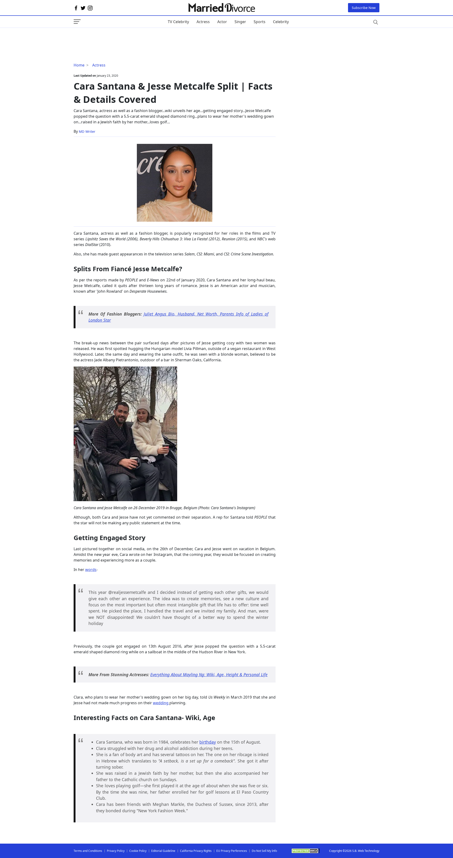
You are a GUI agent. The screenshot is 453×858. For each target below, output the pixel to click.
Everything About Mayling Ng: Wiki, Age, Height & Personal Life (209, 674)
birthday (207, 742)
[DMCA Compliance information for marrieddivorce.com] (305, 850)
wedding (161, 702)
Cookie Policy (138, 851)
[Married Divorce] (221, 7)
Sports (259, 21)
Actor (222, 21)
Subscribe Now (364, 7)
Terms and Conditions (88, 851)
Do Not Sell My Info (264, 851)
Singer (240, 21)
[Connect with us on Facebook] (76, 7)
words (90, 569)
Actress (203, 21)
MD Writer (87, 131)
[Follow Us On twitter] (83, 7)
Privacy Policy (116, 851)
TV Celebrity (178, 21)
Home (79, 65)
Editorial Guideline (163, 851)
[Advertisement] (111, 37)
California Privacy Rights (196, 851)
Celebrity (281, 21)
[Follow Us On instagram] (90, 7)
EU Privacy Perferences (231, 851)
